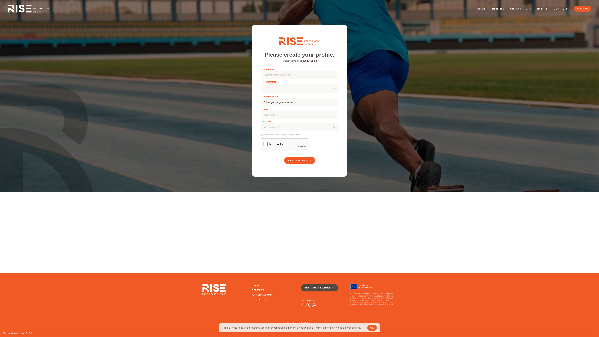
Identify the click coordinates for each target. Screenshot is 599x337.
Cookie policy (354, 328)
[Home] (28, 8)
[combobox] (299, 88)
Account (582, 8)
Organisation (268, 69)
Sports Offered (269, 82)
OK (372, 328)
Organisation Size (270, 97)
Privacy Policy (294, 135)
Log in (314, 60)
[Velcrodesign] (594, 333)
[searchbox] (264, 89)
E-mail (265, 109)
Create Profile (297, 160)
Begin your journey (317, 287)
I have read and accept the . (282, 135)
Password (267, 122)
